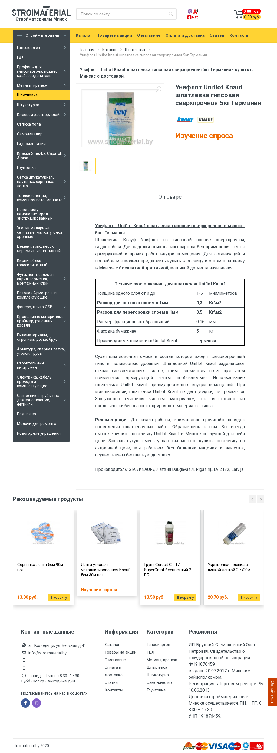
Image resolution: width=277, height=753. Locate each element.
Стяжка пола (29, 124)
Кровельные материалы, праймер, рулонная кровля (40, 320)
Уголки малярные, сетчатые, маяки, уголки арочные (39, 232)
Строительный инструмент (30, 365)
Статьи (111, 682)
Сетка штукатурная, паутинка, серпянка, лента (35, 181)
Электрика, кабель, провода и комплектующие (35, 381)
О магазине (115, 659)
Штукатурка (28, 105)
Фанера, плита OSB (35, 307)
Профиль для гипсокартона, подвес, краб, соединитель (37, 71)
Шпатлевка (27, 95)
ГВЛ (20, 57)
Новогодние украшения (39, 433)
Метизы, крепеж (32, 85)
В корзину (58, 597)
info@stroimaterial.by (47, 653)
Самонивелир (29, 134)
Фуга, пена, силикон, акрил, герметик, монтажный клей (36, 278)
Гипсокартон (28, 47)
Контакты (114, 690)
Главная (87, 50)
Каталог (109, 50)
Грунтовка (26, 167)
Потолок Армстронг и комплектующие (37, 295)
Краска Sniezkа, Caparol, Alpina (39, 155)
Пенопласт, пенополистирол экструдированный (34, 214)
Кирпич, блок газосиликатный (32, 262)
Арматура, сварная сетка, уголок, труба (41, 351)
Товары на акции (120, 652)
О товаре (170, 196)
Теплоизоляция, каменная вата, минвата (39, 197)
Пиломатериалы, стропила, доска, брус (37, 337)
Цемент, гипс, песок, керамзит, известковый (39, 248)
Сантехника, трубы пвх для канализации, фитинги (38, 399)
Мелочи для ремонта (36, 423)
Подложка (26, 414)
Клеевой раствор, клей (38, 114)
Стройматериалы (42, 35)
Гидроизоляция (31, 144)
